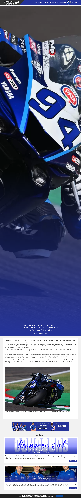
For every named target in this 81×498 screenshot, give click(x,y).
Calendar (49, 2)
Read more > (73, 460)
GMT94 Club (68, 2)
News (36, 2)
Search (76, 2)
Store (53, 2)
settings (51, 496)
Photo (56, 2)
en (73, 2)
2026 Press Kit (62, 2)
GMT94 (44, 2)
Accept (59, 496)
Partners (40, 2)
